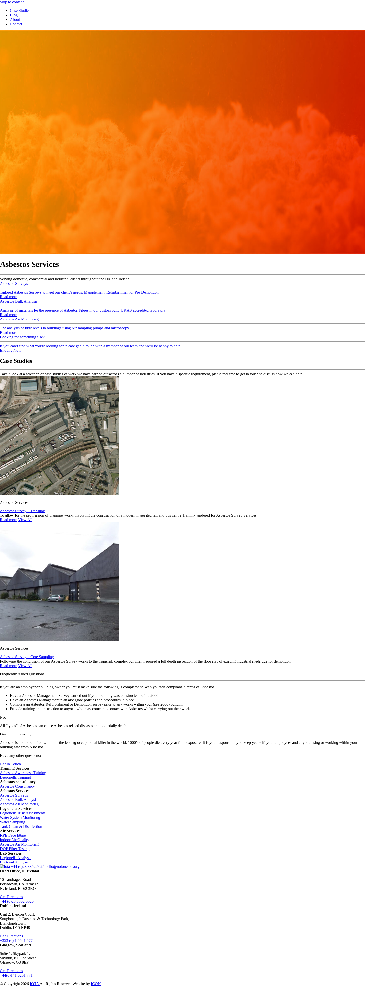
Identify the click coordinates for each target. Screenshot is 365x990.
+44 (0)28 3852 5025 (28, 866)
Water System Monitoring (20, 817)
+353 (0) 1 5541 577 (16, 940)
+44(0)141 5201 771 (16, 975)
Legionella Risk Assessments (22, 813)
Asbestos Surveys (14, 795)
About (15, 19)
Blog (14, 15)
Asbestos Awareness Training (23, 773)
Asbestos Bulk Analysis (18, 800)
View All (25, 520)
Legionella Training (15, 777)
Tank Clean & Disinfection (21, 826)
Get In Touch (10, 764)
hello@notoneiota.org (62, 866)
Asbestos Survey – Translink (22, 511)
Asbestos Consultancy (17, 786)
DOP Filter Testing (15, 849)
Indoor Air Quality (14, 840)
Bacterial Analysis (14, 862)
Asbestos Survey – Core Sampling (27, 657)
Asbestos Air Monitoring (19, 804)
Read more (8, 520)
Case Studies (20, 10)
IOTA (35, 984)
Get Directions (11, 897)
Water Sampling (12, 822)
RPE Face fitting (13, 835)
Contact (16, 24)
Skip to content (12, 2)
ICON (96, 984)
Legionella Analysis (15, 858)
